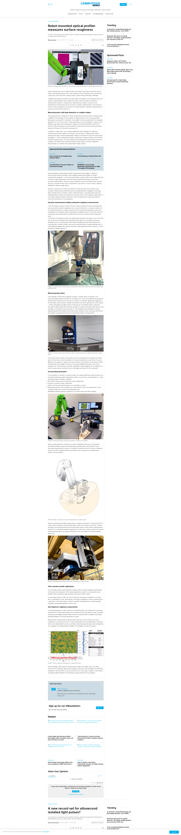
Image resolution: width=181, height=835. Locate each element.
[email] (81, 45)
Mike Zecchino (52, 40)
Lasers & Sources (52, 804)
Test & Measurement (53, 21)
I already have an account (75, 794)
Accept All (174, 832)
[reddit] (78, 45)
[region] (76, 779)
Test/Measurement (98, 13)
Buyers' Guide (109, 13)
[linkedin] (73, 45)
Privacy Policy (46, 831)
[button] (49, 4)
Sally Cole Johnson (53, 822)
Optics (81, 13)
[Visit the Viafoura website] (100, 782)
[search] (52, 4)
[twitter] (75, 45)
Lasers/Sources (72, 13)
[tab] (52, 776)
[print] (103, 45)
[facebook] (70, 45)
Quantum (87, 13)
